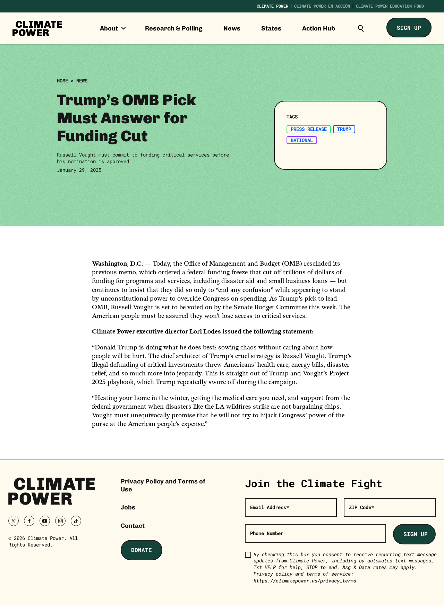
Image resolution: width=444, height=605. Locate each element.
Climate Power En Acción (322, 6)
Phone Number (266, 533)
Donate (141, 549)
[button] (361, 28)
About (109, 28)
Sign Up (409, 27)
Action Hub (318, 28)
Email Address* (269, 507)
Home (62, 80)
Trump (344, 129)
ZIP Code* (361, 507)
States (271, 28)
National (302, 140)
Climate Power (272, 6)
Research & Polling (174, 28)
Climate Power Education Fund (390, 6)
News (231, 28)
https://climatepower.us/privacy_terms (305, 580)
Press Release (309, 129)
